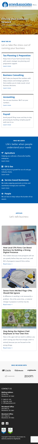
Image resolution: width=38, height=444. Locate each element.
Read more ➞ (19, 264)
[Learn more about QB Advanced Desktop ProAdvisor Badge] (3, 431)
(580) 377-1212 (7, 399)
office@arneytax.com (9, 403)
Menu (35, 5)
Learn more (10, 66)
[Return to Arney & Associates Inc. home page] (17, 4)
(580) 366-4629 (7, 401)
